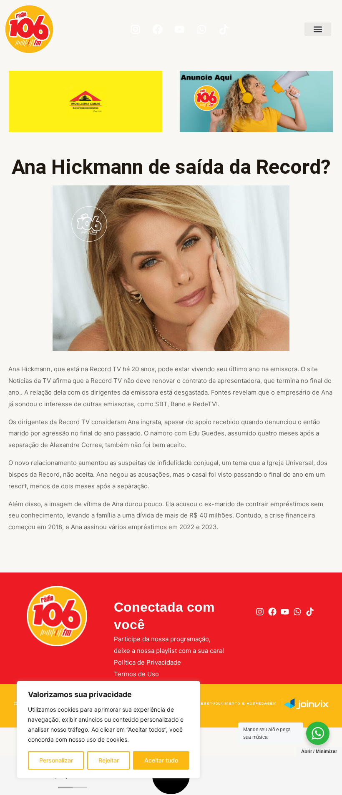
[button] (317, 29)
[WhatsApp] (297, 612)
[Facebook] (272, 612)
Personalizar (56, 760)
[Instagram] (260, 612)
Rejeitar (108, 760)
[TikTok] (310, 612)
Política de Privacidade (147, 662)
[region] (108, 729)
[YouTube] (285, 612)
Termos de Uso (136, 674)
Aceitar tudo (161, 760)
